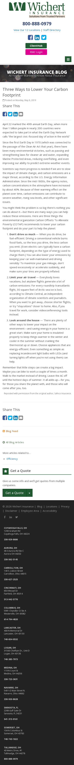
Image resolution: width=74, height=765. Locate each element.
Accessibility (50, 510)
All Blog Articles (15, 442)
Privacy (65, 506)
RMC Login (36, 52)
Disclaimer (11, 510)
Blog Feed (12, 431)
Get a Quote (15, 493)
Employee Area (30, 510)
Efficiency (12, 458)
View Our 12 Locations (27, 30)
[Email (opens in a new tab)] (21, 114)
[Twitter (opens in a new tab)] (43, 37)
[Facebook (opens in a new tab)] (30, 37)
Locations (51, 506)
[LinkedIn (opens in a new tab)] (37, 37)
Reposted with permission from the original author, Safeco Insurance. (37, 393)
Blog (39, 506)
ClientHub (36, 45)
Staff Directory (52, 30)
